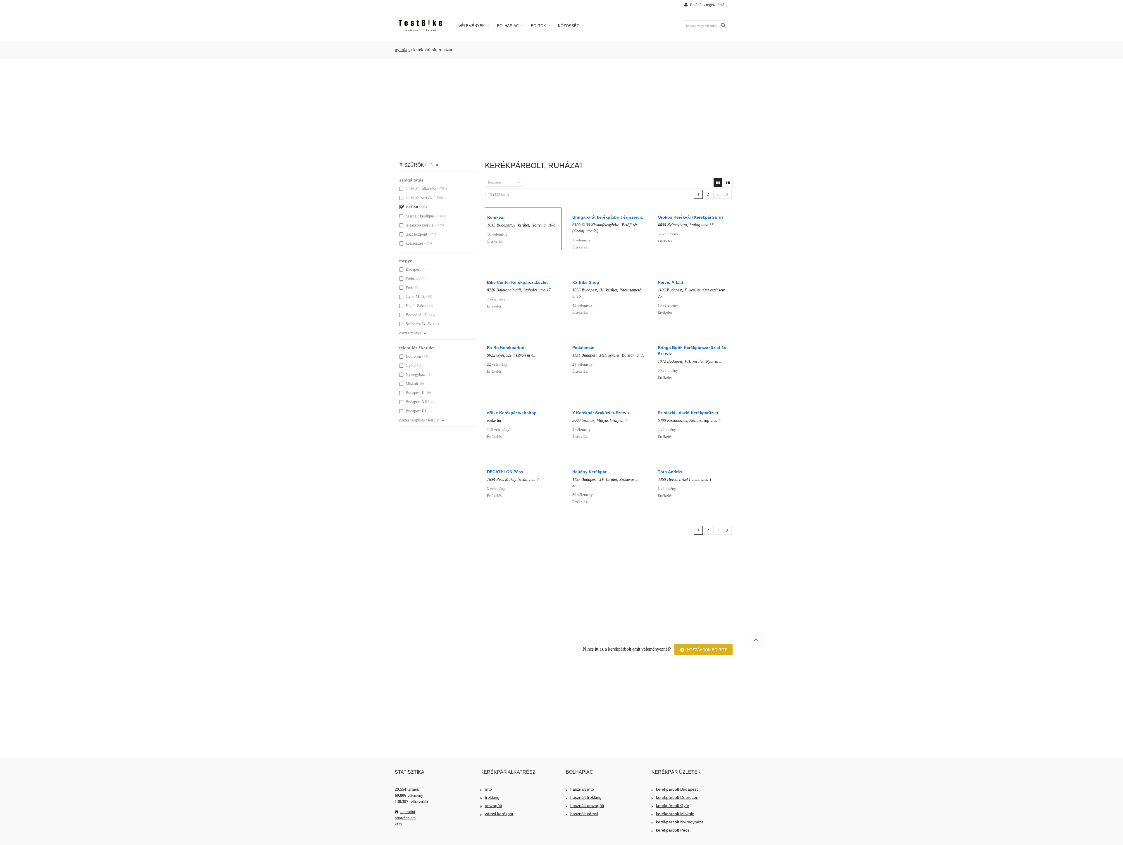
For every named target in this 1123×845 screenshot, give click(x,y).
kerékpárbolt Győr (672, 805)
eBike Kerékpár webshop (512, 412)
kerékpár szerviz (419, 198)
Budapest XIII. (418, 402)
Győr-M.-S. (415, 296)
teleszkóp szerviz (419, 225)
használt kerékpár (420, 216)
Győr (410, 365)
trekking (492, 797)
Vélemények (472, 26)
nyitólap (402, 49)
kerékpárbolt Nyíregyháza (680, 822)
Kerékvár (496, 217)
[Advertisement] (561, 107)
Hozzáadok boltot (706, 650)
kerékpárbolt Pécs (672, 830)
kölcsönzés (414, 243)
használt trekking (586, 797)
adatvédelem (405, 818)
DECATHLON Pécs (505, 471)
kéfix (398, 824)
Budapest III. (416, 411)
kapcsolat (407, 812)
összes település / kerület (419, 420)
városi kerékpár (499, 813)
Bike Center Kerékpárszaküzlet (517, 282)
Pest (409, 287)
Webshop (413, 278)
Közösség (569, 26)
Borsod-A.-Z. (417, 315)
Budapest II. (416, 392)
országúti (493, 805)
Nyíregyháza (416, 374)
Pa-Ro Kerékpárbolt (506, 347)
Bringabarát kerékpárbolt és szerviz (607, 217)
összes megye (410, 333)
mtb (488, 789)
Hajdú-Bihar (416, 306)
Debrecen (413, 356)
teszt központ (416, 234)
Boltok (539, 26)
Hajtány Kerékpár (589, 471)
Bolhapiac (508, 26)
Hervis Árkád (670, 282)
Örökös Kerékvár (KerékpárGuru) (690, 217)
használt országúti (587, 805)
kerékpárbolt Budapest (677, 789)
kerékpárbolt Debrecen (677, 797)
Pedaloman (583, 347)
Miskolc (412, 383)
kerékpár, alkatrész (421, 188)
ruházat (412, 207)
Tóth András (670, 471)
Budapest (413, 269)
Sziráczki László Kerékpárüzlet (688, 412)
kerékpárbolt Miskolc (675, 813)
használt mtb (582, 789)
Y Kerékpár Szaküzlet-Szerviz (601, 412)
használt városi (584, 813)
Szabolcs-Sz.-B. (419, 324)
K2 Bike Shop (585, 282)
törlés (430, 165)
